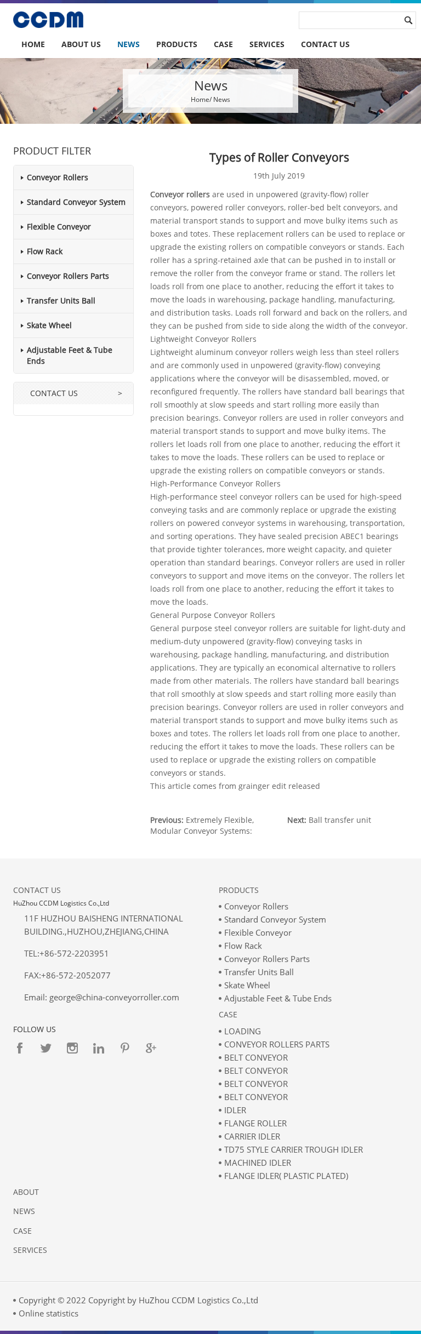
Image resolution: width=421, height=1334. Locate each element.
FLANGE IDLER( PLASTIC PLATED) (286, 1175)
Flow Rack (44, 251)
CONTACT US (325, 44)
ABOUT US (81, 44)
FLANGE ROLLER (255, 1123)
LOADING (242, 1031)
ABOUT (26, 1192)
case (22, 1231)
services (267, 44)
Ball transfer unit (340, 820)
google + (151, 1048)
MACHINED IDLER (257, 1162)
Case (228, 1014)
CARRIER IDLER (252, 1136)
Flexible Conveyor (59, 226)
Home (33, 44)
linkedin (98, 1048)
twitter (46, 1048)
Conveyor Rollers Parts (68, 276)
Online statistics (48, 1313)
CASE (223, 44)
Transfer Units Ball (61, 300)
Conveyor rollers (180, 194)
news (24, 1211)
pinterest (125, 1048)
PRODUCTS (176, 44)
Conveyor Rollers (57, 177)
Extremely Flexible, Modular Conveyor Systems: (202, 825)
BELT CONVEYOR (256, 1057)
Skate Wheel (49, 325)
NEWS (128, 44)
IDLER (235, 1109)
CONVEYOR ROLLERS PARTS (276, 1044)
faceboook (19, 1048)
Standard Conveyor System (76, 202)
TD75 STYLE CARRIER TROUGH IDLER (293, 1149)
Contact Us (37, 890)
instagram (72, 1048)
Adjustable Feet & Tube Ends (278, 998)
